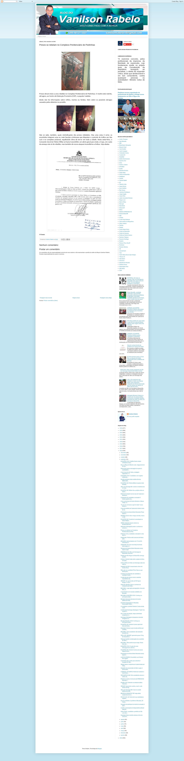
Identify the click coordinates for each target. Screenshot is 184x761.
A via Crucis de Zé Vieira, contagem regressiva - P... (130, 473)
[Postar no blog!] (64, 239)
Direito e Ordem (123, 164)
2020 (121, 441)
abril (122, 728)
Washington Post (123, 266)
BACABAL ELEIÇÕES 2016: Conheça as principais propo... (131, 596)
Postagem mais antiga (106, 297)
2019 (121, 444)
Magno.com (122, 200)
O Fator (121, 217)
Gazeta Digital (123, 180)
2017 (121, 448)
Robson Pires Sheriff (124, 243)
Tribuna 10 (122, 256)
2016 (121, 450)
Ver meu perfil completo (133, 416)
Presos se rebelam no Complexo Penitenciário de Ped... (129, 531)
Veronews (121, 260)
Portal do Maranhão (124, 231)
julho (122, 721)
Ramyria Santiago (124, 239)
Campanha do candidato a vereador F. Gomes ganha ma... (131, 498)
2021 (121, 439)
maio (122, 726)
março (122, 730)
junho (122, 724)
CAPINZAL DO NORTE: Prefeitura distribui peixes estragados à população (133, 335)
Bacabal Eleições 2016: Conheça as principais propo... (130, 621)
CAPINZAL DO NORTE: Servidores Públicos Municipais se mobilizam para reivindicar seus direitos (135, 310)
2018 (121, 446)
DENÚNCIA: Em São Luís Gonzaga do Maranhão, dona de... (131, 552)
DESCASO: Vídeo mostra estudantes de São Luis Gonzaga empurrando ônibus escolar (131, 370)
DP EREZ (121, 166)
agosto (123, 719)
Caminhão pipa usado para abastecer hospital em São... (130, 661)
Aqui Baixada (122, 141)
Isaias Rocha (122, 186)
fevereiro (123, 733)
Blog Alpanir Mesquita (125, 145)
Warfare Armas (123, 264)
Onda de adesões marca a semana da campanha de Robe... (131, 585)
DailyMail (121, 157)
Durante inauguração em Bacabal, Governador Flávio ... (130, 603)
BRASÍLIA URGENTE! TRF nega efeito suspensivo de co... (131, 694)
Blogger (100, 748)
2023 (121, 435)
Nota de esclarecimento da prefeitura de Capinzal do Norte (135, 346)
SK (120, 249)
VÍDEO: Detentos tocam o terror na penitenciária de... (130, 523)
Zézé (120, 270)
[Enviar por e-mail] (62, 239)
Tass (120, 253)
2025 (121, 430)
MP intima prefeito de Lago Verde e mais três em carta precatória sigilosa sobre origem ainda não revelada (136, 323)
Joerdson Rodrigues (124, 192)
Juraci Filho (122, 196)
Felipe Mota (122, 172)
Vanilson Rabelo (133, 414)
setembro (123, 459)
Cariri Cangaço (123, 151)
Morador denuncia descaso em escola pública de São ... (131, 599)
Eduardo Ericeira (123, 170)
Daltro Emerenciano (124, 159)
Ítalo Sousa (122, 190)
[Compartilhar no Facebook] (67, 239)
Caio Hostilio (122, 149)
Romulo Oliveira (123, 247)
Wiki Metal (122, 268)
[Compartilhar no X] (66, 239)
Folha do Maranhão (124, 174)
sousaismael (122, 251)
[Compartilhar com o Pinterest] (69, 239)
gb (120, 182)
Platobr (121, 227)
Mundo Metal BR (123, 213)
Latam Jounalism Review (125, 198)
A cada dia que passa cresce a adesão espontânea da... (131, 578)
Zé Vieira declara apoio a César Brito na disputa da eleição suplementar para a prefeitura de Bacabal (135, 359)
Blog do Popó (122, 147)
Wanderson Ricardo (124, 262)
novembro (124, 455)
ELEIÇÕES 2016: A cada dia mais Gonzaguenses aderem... (129, 647)
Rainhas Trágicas (124, 237)
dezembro (124, 452)
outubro (123, 457)
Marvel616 (122, 205)
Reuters (121, 241)
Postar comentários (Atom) (51, 300)
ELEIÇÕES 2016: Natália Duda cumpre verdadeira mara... (131, 462)
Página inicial (42, 36)
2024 (121, 432)
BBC (120, 143)
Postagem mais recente (46, 297)
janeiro (123, 735)
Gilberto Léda (122, 184)
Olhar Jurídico (123, 223)
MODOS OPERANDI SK (125, 211)
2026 (121, 428)
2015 (121, 738)
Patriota (121, 225)
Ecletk (120, 168)
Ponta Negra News (124, 229)
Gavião (121, 178)
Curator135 (122, 155)
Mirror (120, 209)
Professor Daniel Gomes (125, 235)
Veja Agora (122, 258)
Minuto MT (122, 208)
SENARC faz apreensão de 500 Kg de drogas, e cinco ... (131, 581)
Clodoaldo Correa (124, 153)
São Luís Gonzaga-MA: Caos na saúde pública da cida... (131, 690)
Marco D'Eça (122, 202)
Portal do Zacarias (124, 233)
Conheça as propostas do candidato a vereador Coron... (131, 574)
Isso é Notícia (122, 188)
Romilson (121, 245)
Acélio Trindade (123, 139)
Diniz (120, 162)
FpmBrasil (122, 176)
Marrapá (121, 204)
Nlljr (120, 215)
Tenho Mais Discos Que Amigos (127, 254)
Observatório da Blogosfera (126, 221)
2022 (121, 437)
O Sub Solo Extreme (124, 219)
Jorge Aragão (122, 194)
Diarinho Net (122, 160)
